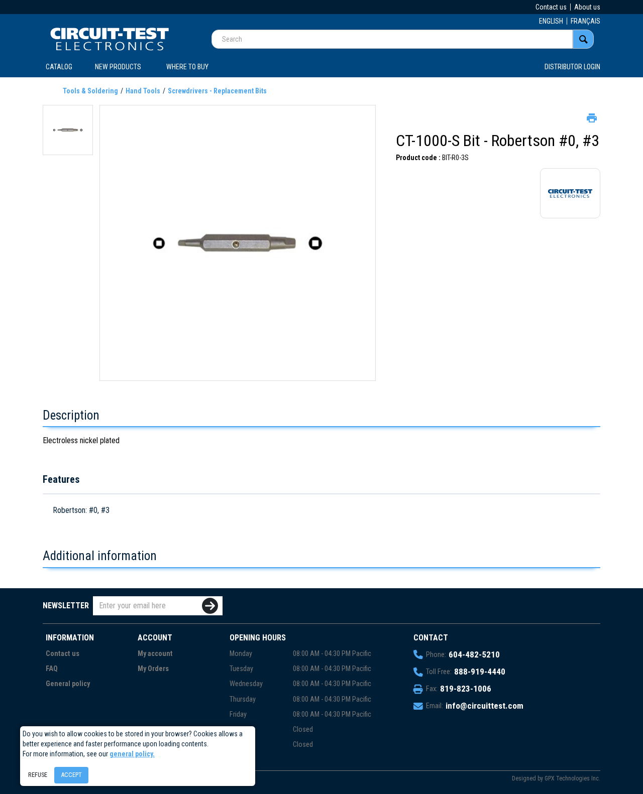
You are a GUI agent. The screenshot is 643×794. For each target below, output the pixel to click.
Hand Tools (143, 91)
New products (118, 67)
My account (155, 653)
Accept (71, 774)
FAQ (52, 669)
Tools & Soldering (90, 91)
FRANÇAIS (585, 21)
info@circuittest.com (484, 706)
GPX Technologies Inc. (572, 778)
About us (587, 7)
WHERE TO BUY (187, 67)
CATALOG (59, 67)
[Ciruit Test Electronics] (109, 39)
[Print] (591, 117)
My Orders (153, 669)
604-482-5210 (474, 654)
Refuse (37, 774)
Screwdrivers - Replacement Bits (217, 91)
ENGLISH (551, 21)
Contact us (551, 7)
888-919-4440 (479, 672)
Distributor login (572, 67)
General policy (68, 684)
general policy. (132, 754)
